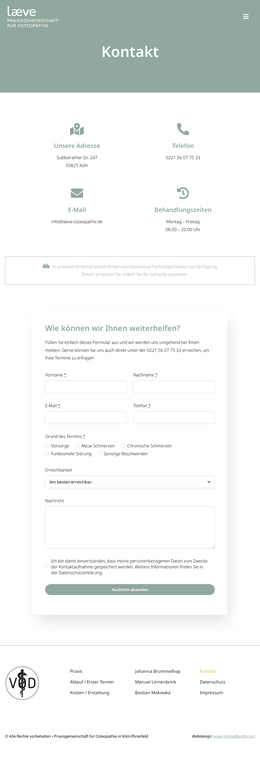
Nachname (145, 375)
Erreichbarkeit (58, 470)
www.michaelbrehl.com (234, 736)
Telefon (142, 405)
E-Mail (52, 405)
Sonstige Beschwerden (126, 454)
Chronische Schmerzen (149, 446)
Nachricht (54, 501)
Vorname (55, 375)
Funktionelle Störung (71, 454)
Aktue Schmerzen (98, 446)
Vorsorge (60, 446)
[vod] (22, 668)
